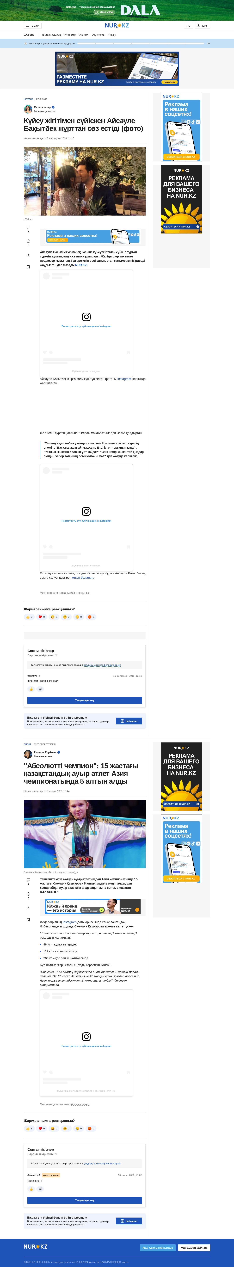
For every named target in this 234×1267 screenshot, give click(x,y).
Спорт (27, 744)
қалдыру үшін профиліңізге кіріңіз (102, 664)
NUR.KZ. (81, 265)
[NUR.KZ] (117, 26)
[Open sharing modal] (28, 255)
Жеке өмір (70, 34)
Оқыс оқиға (98, 34)
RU (188, 25)
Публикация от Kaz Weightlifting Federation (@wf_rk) (86, 1090)
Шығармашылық (51, 34)
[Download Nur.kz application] (117, 10)
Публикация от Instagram (86, 371)
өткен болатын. (83, 577)
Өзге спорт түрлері (45, 744)
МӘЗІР (35, 25)
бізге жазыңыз (80, 592)
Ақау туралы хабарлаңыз (158, 1247)
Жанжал (83, 34)
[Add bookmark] (28, 267)
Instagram (124, 379)
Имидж (111, 34)
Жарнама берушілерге (194, 1247)
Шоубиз (29, 34)
